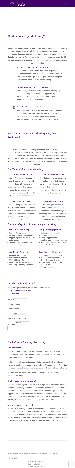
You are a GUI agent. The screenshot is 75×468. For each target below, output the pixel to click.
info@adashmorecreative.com (19, 290)
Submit (11, 328)
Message (11, 324)
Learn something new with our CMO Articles (43, 454)
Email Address (13, 309)
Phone (10, 313)
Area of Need (13, 318)
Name (10, 299)
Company (11, 304)
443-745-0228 (13, 293)
